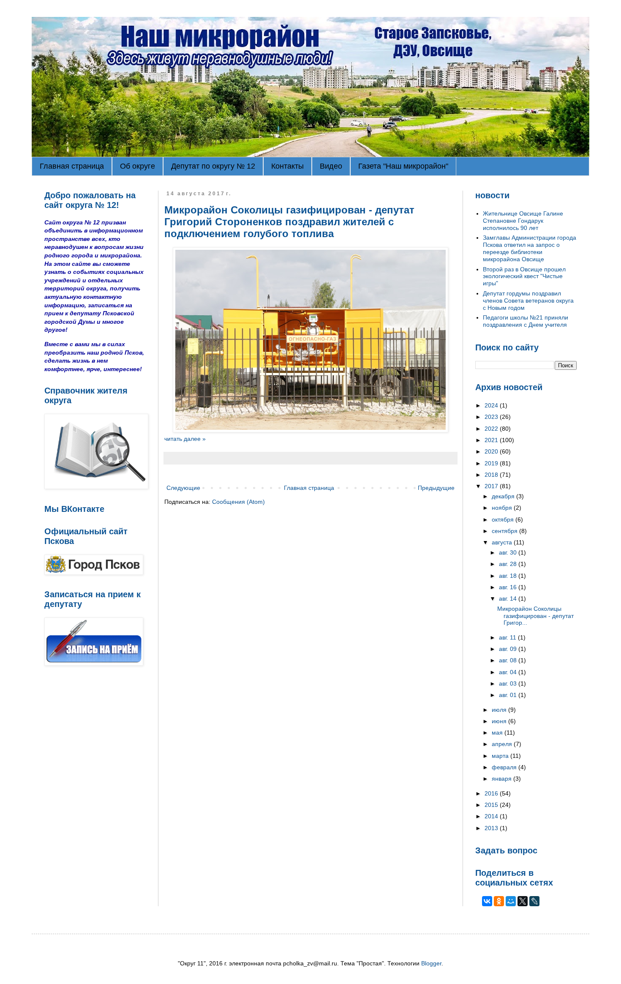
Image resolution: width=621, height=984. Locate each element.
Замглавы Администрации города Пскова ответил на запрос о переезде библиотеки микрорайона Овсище (529, 248)
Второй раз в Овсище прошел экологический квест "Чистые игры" (524, 276)
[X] (523, 901)
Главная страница (72, 166)
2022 (492, 428)
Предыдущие (436, 487)
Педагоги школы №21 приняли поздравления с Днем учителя (525, 321)
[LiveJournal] (534, 901)
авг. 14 (508, 598)
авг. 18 (508, 575)
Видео (331, 166)
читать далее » (185, 438)
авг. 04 (508, 672)
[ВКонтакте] (487, 901)
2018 (492, 474)
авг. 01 (508, 695)
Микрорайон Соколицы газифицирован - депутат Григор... (535, 615)
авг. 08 (508, 660)
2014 (492, 816)
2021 (492, 440)
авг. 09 (508, 648)
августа (503, 542)
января (502, 778)
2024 (492, 405)
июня (500, 721)
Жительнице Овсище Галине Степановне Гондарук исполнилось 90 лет (523, 220)
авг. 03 (508, 683)
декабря (504, 496)
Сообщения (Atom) (238, 501)
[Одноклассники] (499, 901)
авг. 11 (508, 637)
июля (500, 709)
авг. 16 (508, 587)
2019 (492, 463)
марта (501, 755)
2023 (492, 416)
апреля (503, 744)
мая (498, 732)
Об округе (137, 166)
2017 (492, 486)
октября (503, 519)
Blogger (431, 963)
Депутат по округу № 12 (213, 166)
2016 (492, 793)
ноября (503, 507)
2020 (492, 451)
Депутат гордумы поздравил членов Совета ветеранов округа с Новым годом (528, 300)
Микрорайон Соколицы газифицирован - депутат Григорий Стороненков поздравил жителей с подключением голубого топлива (289, 221)
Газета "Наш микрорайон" (403, 166)
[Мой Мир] (511, 901)
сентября (505, 531)
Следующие (183, 487)
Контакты (287, 166)
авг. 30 (508, 552)
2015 (492, 804)
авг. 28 (508, 563)
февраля (505, 767)
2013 (492, 828)
